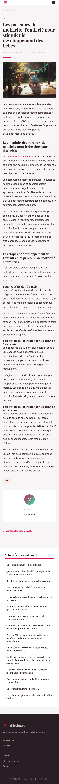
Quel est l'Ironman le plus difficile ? (24, 564)
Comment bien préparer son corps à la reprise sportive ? (25, 617)
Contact (6, 766)
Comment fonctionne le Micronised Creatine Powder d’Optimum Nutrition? (28, 627)
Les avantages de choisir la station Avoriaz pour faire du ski (27, 589)
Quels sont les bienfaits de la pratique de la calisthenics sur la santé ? (28, 573)
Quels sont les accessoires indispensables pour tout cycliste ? (27, 649)
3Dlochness (17, 725)
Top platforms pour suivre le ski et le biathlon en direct (29, 697)
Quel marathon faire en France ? (22, 688)
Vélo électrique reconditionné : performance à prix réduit (29, 598)
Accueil (6, 10)
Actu (14, 10)
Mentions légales (11, 761)
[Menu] (53, 2)
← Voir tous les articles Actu (17, 531)
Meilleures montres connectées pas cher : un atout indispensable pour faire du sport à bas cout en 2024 (28, 660)
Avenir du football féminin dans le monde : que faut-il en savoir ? (27, 608)
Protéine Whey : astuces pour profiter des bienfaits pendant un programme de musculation (27, 638)
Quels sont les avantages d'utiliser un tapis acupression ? (27, 681)
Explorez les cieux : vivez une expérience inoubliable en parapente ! (26, 671)
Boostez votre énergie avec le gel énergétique (29, 580)
